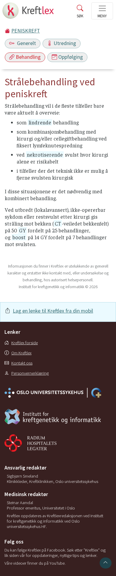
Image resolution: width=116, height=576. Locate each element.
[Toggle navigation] (102, 10)
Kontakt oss (21, 363)
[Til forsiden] (28, 12)
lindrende (40, 122)
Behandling (28, 57)
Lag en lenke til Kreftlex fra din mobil (53, 311)
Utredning (65, 43)
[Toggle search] (80, 12)
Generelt (26, 43)
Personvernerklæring (30, 373)
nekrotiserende (45, 154)
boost (19, 237)
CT (58, 223)
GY (22, 230)
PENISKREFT (25, 30)
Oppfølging (70, 57)
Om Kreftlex (21, 353)
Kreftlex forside (24, 342)
